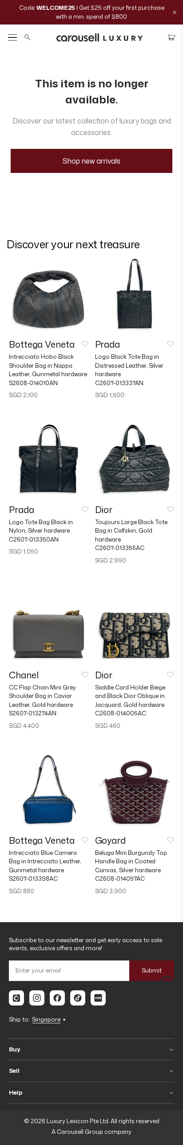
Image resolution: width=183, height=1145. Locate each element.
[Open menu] (12, 38)
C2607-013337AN (119, 383)
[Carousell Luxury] (99, 37)
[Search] (27, 37)
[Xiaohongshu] (98, 997)
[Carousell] (16, 997)
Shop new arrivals (91, 161)
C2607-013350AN (34, 539)
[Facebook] (57, 997)
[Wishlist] (84, 344)
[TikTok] (77, 997)
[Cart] (171, 37)
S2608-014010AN (33, 383)
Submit (152, 970)
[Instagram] (36, 997)
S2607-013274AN (32, 713)
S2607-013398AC (33, 878)
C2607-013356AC (119, 548)
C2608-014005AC (120, 713)
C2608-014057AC (120, 878)
